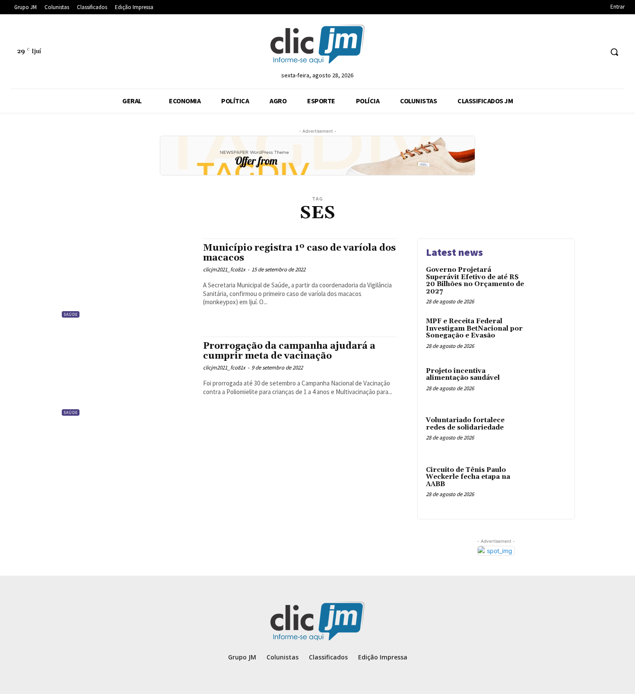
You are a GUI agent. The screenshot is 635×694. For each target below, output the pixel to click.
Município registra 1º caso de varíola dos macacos (299, 253)
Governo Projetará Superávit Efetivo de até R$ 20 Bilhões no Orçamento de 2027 (475, 281)
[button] (614, 51)
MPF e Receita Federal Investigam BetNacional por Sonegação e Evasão (474, 328)
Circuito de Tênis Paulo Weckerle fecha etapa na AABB (468, 477)
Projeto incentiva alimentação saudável (463, 374)
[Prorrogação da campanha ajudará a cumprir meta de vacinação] (127, 377)
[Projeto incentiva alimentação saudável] (548, 384)
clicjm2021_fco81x (224, 269)
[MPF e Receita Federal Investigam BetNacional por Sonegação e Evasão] (548, 334)
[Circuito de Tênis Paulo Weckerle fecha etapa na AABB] (548, 483)
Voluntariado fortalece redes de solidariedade (465, 424)
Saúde (71, 314)
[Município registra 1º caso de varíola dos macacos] (127, 279)
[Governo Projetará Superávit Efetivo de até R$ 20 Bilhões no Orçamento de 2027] (548, 283)
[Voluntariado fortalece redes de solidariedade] (548, 433)
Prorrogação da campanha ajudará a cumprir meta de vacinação (289, 351)
